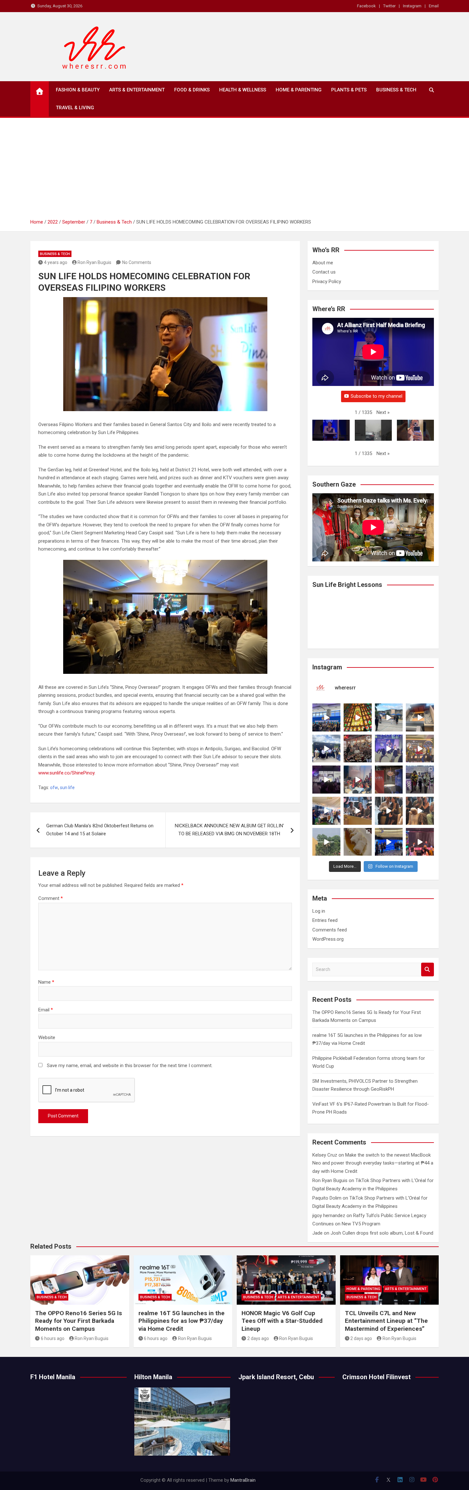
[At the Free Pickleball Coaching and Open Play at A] (389, 717)
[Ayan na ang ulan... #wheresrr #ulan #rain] (326, 842)
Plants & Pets (349, 90)
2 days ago (258, 1338)
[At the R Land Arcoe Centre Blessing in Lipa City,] (326, 749)
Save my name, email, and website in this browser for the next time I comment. (129, 1065)
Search (427, 969)
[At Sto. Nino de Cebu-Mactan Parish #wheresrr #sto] (358, 717)
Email (434, 6)
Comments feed (329, 930)
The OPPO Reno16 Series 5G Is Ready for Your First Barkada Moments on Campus (78, 1320)
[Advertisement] (234, 170)
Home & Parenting (299, 90)
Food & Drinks (192, 90)
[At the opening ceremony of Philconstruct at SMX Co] (326, 717)
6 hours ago (52, 1338)
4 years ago (55, 262)
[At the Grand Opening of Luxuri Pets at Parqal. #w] (326, 811)
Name (46, 982)
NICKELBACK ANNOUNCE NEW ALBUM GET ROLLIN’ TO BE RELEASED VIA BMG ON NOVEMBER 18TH (229, 830)
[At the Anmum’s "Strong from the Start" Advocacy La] (389, 749)
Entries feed (325, 920)
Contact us (324, 272)
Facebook (366, 6)
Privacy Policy (326, 281)
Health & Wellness (242, 90)
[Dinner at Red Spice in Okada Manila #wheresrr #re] (358, 842)
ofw (54, 787)
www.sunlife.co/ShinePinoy (66, 773)
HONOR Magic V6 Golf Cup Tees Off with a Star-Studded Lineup (282, 1320)
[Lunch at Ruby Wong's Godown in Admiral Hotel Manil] (358, 749)
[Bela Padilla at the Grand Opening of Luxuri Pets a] (389, 811)
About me (322, 263)
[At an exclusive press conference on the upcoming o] (389, 842)
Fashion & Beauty (78, 90)
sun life (67, 787)
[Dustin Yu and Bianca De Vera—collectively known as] (420, 811)
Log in (318, 911)
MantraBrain (243, 1480)
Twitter (389, 6)
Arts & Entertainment (137, 90)
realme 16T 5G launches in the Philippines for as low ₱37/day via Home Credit (181, 1320)
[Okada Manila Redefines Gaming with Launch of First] (420, 842)
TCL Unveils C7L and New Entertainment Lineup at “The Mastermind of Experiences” (386, 1320)
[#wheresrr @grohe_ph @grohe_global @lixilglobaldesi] (389, 780)
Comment (50, 898)
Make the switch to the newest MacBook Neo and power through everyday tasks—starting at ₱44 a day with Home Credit (372, 1163)
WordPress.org (328, 939)
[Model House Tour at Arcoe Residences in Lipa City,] (420, 717)
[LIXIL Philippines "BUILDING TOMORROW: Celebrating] (358, 780)
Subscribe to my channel (376, 396)
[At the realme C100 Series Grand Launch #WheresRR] (326, 780)
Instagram (412, 6)
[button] (383, 413)
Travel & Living (75, 108)
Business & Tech (396, 90)
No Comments (136, 262)
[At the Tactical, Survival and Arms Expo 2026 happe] (420, 749)
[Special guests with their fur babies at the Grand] (358, 811)
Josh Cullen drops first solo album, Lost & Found (382, 1233)
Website (46, 1037)
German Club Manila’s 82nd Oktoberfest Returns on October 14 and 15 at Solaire (99, 830)
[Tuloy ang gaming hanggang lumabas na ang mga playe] (420, 780)
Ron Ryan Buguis (94, 262)
